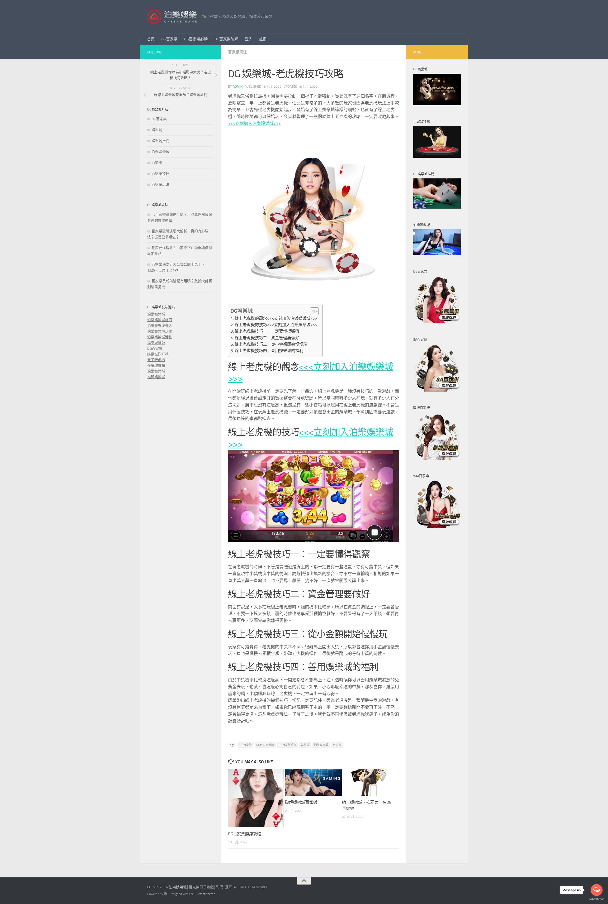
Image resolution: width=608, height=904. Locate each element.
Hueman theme (205, 894)
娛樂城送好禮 (158, 354)
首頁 (151, 39)
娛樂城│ (182, 887)
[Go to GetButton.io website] (596, 899)
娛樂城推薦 (160, 141)
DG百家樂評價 (287, 745)
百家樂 (337, 745)
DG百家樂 (169, 39)
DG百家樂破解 (226, 39)
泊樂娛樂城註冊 (159, 320)
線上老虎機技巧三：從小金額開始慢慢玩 (271, 344)
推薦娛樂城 (156, 377)
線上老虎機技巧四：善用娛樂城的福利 (269, 350)
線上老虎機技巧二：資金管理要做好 (267, 337)
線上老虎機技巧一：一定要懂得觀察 (267, 331)
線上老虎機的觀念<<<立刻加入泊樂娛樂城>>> (276, 318)
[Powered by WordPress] (165, 893)
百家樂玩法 (237, 52)
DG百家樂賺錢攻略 (244, 834)
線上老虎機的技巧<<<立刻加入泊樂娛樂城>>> (276, 324)
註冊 (263, 39)
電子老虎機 (156, 360)
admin (237, 87)
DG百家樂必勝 (196, 39)
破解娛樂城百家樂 (301, 802)
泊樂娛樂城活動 (159, 331)
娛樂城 (305, 745)
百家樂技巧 (160, 174)
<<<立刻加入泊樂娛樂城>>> (254, 123)
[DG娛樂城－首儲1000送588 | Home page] (172, 17)
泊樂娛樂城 (321, 745)
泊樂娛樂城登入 (159, 326)
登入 (248, 39)
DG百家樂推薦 (265, 745)
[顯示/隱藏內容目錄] (312, 311)
